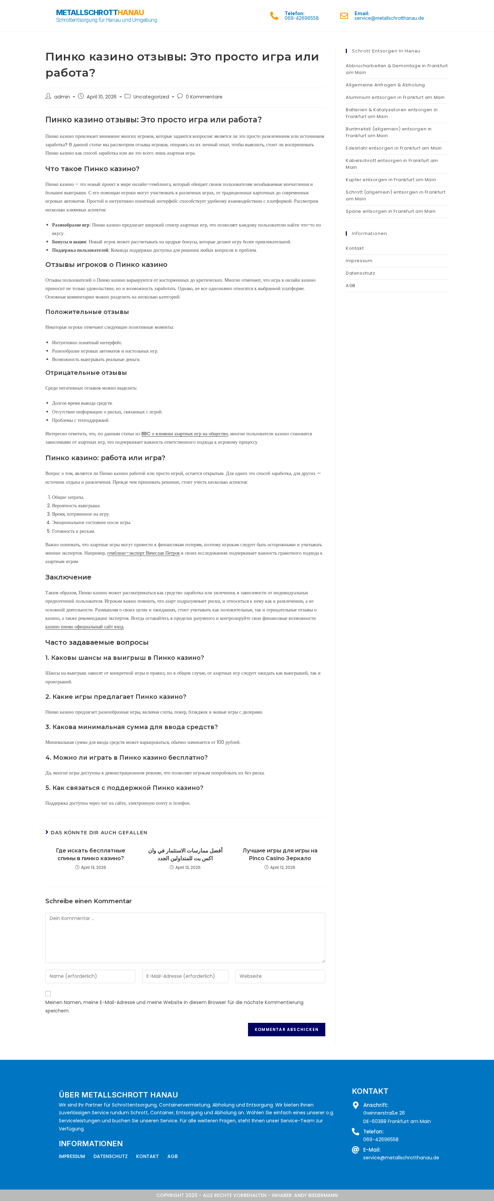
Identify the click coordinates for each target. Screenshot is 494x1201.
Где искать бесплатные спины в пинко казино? (90, 854)
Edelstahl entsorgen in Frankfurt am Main (394, 148)
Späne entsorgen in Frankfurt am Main (391, 211)
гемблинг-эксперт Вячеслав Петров (143, 553)
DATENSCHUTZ (110, 1156)
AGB (351, 285)
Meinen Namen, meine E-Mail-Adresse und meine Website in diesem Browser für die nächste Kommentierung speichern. (174, 1006)
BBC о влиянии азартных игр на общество (184, 433)
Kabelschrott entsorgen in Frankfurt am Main (392, 163)
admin (62, 96)
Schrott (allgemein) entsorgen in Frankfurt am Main (395, 195)
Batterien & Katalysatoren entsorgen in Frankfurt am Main (392, 113)
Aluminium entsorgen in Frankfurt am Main (395, 97)
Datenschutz (360, 273)
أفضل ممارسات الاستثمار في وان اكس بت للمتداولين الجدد (185, 854)
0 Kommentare (204, 96)
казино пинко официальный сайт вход (84, 626)
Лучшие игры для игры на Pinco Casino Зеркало (280, 854)
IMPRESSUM (72, 1156)
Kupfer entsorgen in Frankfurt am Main (391, 179)
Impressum (359, 260)
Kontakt (355, 248)
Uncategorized (151, 96)
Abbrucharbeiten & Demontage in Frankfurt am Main (397, 69)
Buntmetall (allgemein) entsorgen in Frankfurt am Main (389, 132)
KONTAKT (147, 1156)
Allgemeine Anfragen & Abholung (385, 85)
